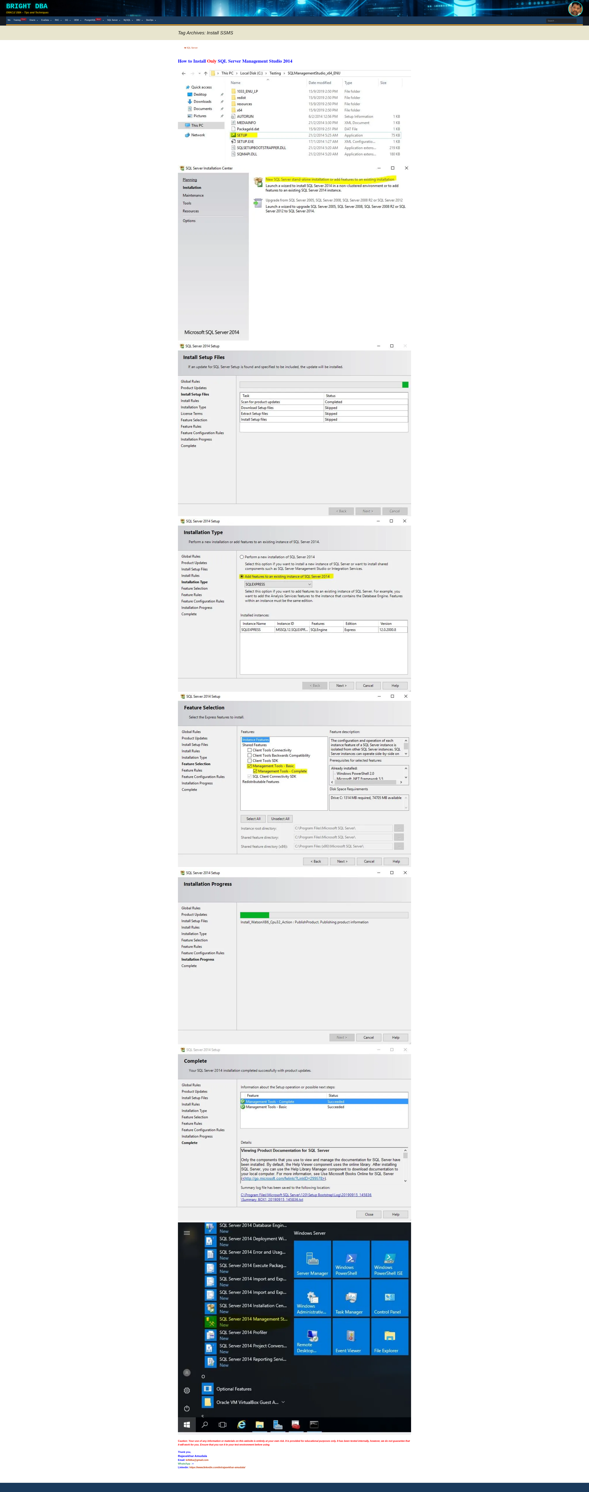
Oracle (32, 20)
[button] (294, 115)
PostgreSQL (92, 19)
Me (9, 20)
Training (19, 19)
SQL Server (112, 20)
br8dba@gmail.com (197, 1460)
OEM (76, 20)
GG (66, 20)
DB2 (138, 20)
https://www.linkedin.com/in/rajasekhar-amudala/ (217, 1467)
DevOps (149, 20)
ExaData (45, 20)
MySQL (127, 20)
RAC (57, 20)
